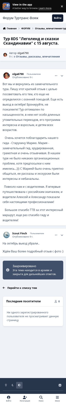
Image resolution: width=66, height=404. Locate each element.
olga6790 (23, 53)
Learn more (7, 6)
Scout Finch (19, 233)
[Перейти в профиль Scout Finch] (6, 235)
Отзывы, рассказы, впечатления (38, 56)
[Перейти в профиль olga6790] (5, 55)
